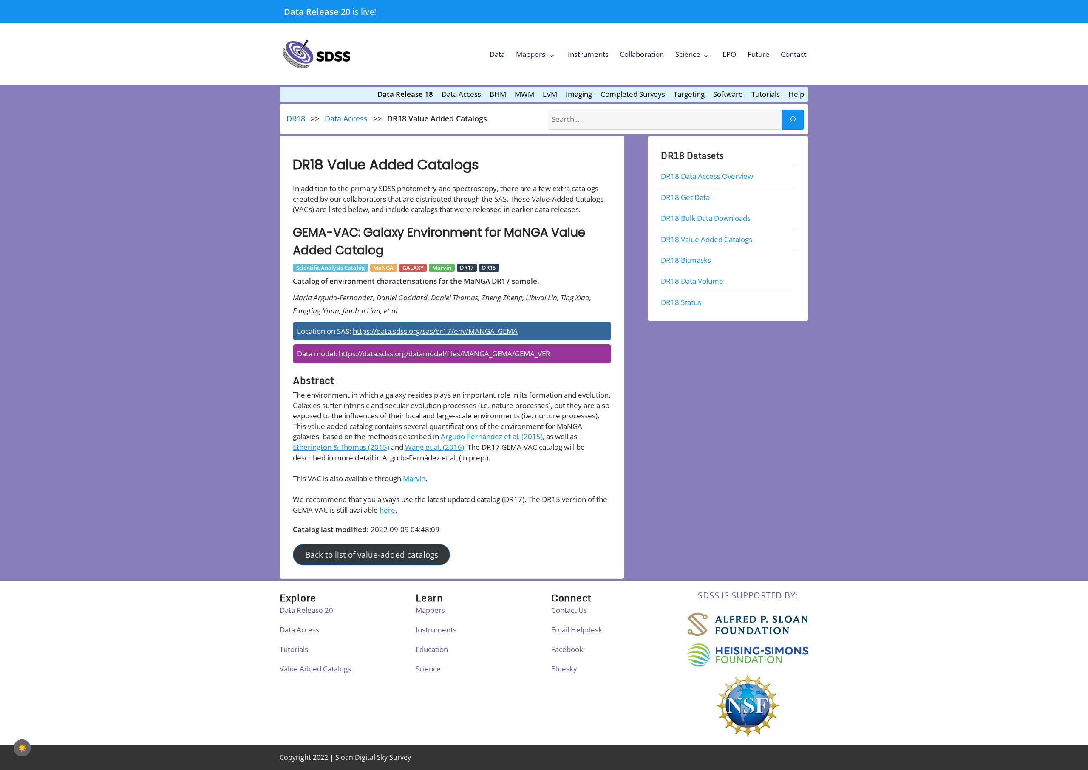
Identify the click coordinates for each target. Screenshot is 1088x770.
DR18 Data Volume (692, 281)
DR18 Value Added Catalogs (706, 239)
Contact (793, 54)
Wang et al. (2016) (434, 447)
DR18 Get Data (685, 197)
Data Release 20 (317, 11)
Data (497, 54)
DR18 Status (681, 302)
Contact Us (569, 610)
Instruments (588, 54)
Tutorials (765, 94)
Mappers (530, 54)
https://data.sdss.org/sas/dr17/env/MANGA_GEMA (435, 331)
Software (728, 94)
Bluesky (564, 669)
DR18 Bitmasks (686, 260)
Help (796, 94)
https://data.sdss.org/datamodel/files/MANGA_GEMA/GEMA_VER (444, 353)
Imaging (579, 94)
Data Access (461, 94)
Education (432, 649)
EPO (729, 54)
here (387, 510)
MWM (524, 94)
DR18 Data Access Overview (707, 176)
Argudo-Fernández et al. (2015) (492, 436)
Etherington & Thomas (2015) (341, 447)
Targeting (689, 94)
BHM (498, 94)
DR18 (295, 118)
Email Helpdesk (576, 630)
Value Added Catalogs (315, 669)
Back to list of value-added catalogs (371, 555)
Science (687, 54)
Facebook (567, 649)
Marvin (414, 478)
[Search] (793, 120)
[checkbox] (22, 747)
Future (759, 54)
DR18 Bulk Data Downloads (706, 218)
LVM (550, 94)
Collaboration (642, 54)
